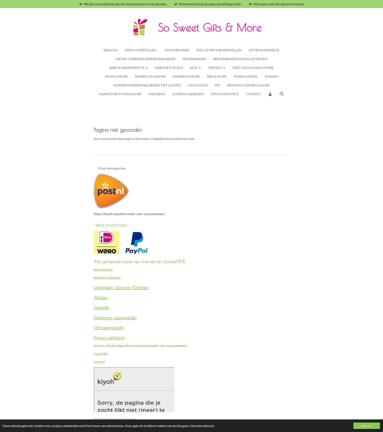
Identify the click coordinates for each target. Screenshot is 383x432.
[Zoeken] (281, 93)
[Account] (270, 94)
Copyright (101, 353)
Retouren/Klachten (132, 287)
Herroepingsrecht (108, 327)
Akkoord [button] (366, 425)
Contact (99, 361)
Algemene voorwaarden (115, 317)
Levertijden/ (105, 287)
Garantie (101, 307)
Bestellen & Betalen (107, 277)
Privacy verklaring (109, 337)
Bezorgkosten (103, 269)
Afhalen (101, 297)
